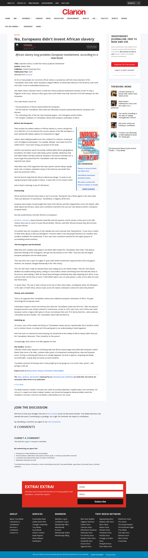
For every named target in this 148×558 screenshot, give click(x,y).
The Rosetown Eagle (126, 527)
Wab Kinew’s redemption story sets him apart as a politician (124, 104)
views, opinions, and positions (28, 377)
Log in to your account (124, 70)
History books (32, 371)
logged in (27, 441)
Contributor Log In (62, 522)
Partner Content (38, 533)
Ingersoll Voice (86, 546)
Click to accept (97, 555)
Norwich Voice (104, 530)
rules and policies (54, 422)
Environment (73, 18)
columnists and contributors (63, 377)
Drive (48, 18)
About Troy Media (16, 519)
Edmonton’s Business (89, 530)
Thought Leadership (39, 524)
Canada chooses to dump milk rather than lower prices (128, 94)
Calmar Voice (85, 524)
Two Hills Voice (123, 533)
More (38, 27)
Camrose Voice (86, 527)
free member (52, 414)
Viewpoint (28, 27)
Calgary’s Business (87, 522)
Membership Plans (62, 524)
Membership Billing (62, 535)
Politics (104, 18)
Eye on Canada (11, 27)
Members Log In (61, 519)
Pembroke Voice (105, 533)
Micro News (103, 524)
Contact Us (21, 3)
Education (59, 18)
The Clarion (122, 522)
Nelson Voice (104, 527)
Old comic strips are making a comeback (127, 124)
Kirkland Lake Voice (106, 522)
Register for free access (124, 64)
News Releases (34, 3)
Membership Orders (62, 533)
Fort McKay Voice (87, 535)
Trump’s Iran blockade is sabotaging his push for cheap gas (128, 135)
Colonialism (48, 371)
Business (26, 18)
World (124, 18)
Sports (115, 18)
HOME (7, 18)
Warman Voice (123, 535)
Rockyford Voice (105, 544)
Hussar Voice (85, 544)
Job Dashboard (47, 3)
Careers (39, 18)
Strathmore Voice (124, 519)
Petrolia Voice (104, 535)
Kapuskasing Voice (106, 519)
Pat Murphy (28, 45)
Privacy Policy (110, 555)
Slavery (40, 371)
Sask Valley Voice (105, 546)
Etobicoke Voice (86, 533)
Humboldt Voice (86, 541)
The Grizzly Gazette (125, 524)
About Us (10, 3)
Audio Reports (37, 535)
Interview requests (30, 47)
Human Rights (58, 371)
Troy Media (19, 384)
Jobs (57, 3)
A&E (15, 18)
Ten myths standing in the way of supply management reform (128, 115)
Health (86, 18)
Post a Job (65, 3)
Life (93, 18)
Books (17, 35)
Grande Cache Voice (88, 538)
